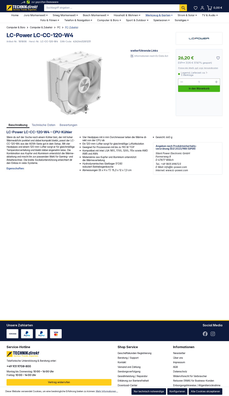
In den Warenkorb (199, 88)
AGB (175, 367)
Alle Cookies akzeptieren (205, 391)
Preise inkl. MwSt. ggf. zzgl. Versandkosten (198, 68)
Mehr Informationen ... (107, 391)
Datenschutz (180, 371)
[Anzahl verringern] (181, 82)
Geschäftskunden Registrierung (134, 353)
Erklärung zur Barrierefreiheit (133, 380)
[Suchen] (183, 7)
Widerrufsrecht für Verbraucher (190, 376)
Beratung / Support (128, 357)
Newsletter (179, 353)
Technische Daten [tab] (43, 125)
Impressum (179, 362)
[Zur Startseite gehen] (22, 8)
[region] (65, 82)
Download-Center (127, 385)
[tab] (18, 125)
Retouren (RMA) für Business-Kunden (193, 380)
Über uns (178, 357)
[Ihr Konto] (202, 8)
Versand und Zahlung (129, 367)
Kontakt (122, 362)
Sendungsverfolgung (129, 371)
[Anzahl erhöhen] (216, 82)
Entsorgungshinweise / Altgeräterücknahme (196, 385)
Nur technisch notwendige (149, 391)
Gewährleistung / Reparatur (133, 376)
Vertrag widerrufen (59, 382)
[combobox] (111, 7)
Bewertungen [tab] (68, 125)
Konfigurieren (177, 391)
